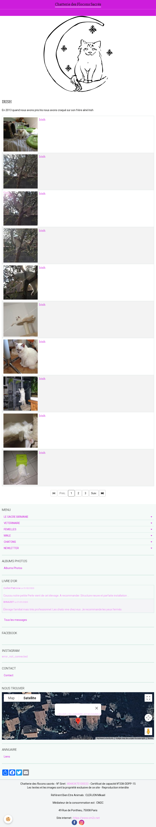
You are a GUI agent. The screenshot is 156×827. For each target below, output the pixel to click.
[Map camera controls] (148, 717)
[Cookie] (8, 819)
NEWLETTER (11, 548)
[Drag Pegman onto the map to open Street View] (148, 731)
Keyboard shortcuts (104, 738)
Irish (42, 120)
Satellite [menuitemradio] (29, 698)
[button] (78, 721)
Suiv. (94, 493)
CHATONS (10, 541)
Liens (7, 756)
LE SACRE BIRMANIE (16, 516)
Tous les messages (15, 619)
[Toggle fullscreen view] (148, 698)
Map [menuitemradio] (11, 698)
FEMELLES (10, 529)
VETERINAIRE (12, 523)
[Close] (96, 708)
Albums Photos (13, 568)
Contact (8, 675)
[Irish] (20, 134)
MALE (7, 535)
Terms (150, 738)
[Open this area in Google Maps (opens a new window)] (9, 737)
